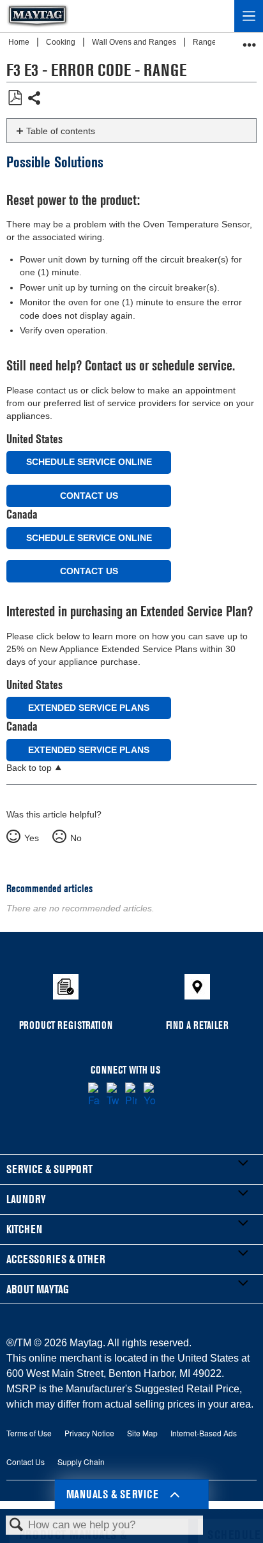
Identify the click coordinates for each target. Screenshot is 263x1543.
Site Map (142, 1432)
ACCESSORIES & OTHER (55, 1259)
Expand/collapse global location (250, 41)
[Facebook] (94, 1095)
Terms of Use (29, 1432)
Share (35, 99)
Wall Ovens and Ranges (135, 42)
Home (19, 42)
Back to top (29, 768)
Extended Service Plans (88, 708)
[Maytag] (37, 16)
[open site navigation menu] (248, 16)
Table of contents (60, 131)
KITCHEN (24, 1229)
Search (16, 1525)
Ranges (207, 42)
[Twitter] (113, 1095)
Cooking (61, 42)
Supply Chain (81, 1461)
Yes (31, 838)
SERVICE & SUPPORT (49, 1169)
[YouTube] (150, 1095)
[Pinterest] (131, 1095)
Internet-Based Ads (203, 1432)
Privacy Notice (89, 1432)
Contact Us (89, 495)
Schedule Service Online (89, 462)
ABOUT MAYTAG (37, 1289)
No (75, 838)
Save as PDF (15, 98)
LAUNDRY (26, 1199)
